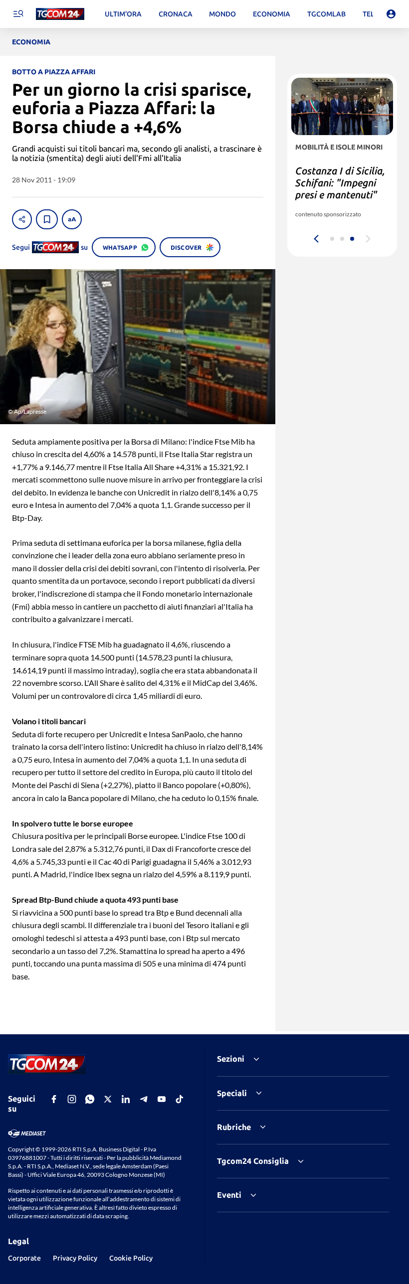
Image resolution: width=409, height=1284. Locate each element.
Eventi (229, 1194)
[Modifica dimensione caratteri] (72, 219)
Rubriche (234, 1127)
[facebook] (54, 1099)
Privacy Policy (75, 1258)
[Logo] (60, 14)
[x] (108, 1099)
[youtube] (162, 1099)
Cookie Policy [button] (131, 1258)
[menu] (18, 14)
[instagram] (72, 1099)
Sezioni (230, 1058)
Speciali (232, 1093)
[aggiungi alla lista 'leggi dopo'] (47, 219)
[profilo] (391, 14)
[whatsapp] (90, 1099)
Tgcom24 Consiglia (253, 1160)
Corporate (24, 1258)
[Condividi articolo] (22, 219)
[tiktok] (180, 1099)
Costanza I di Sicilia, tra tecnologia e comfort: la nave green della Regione (340, 188)
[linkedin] (126, 1099)
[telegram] (144, 1099)
